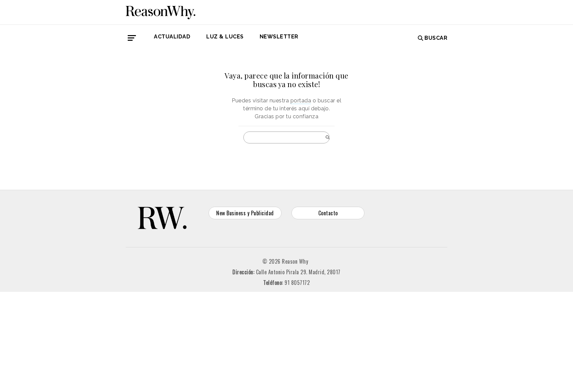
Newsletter (279, 36)
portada (300, 100)
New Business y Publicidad (245, 213)
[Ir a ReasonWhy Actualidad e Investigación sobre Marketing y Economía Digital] (160, 11)
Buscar (435, 38)
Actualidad (172, 36)
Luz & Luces (225, 36)
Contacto (328, 213)
